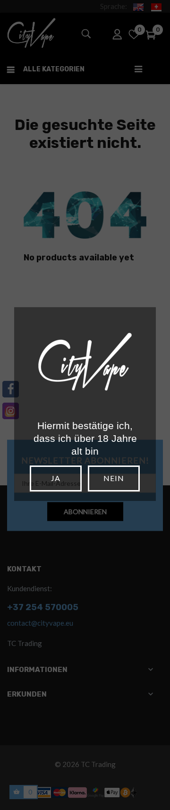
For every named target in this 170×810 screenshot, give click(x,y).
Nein (113, 478)
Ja (55, 478)
